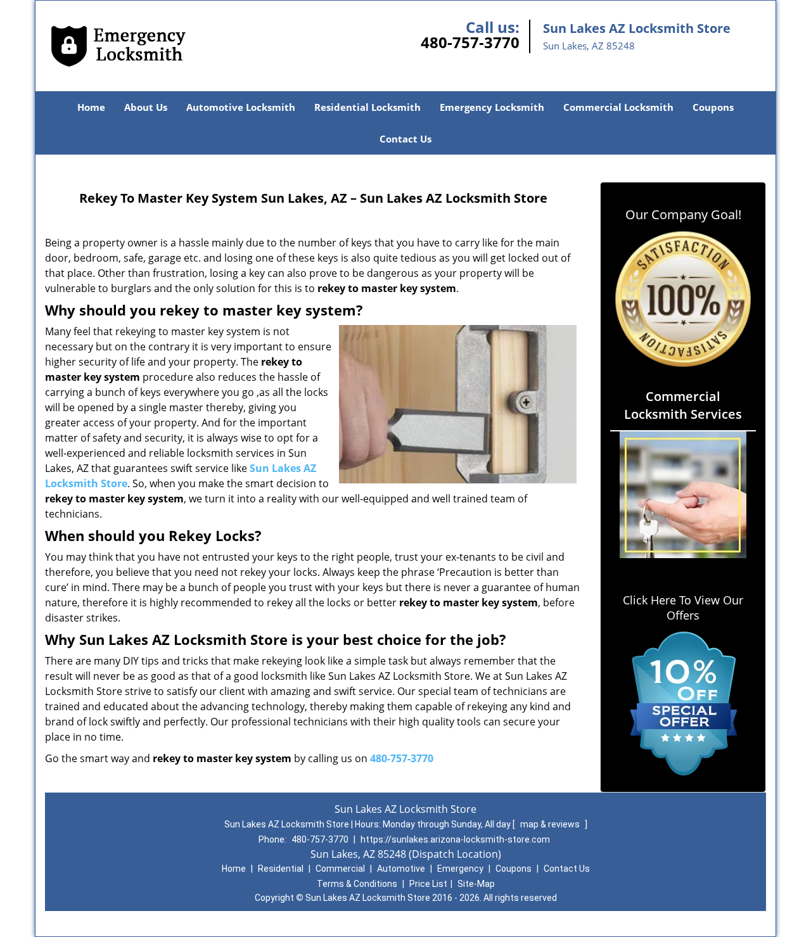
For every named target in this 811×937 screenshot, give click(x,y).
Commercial (340, 869)
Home (91, 107)
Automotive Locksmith (240, 107)
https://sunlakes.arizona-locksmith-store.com (455, 839)
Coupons (713, 107)
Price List (428, 884)
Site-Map (476, 884)
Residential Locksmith (367, 107)
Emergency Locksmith (492, 107)
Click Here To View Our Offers (683, 607)
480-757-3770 (470, 42)
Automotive (401, 869)
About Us (145, 107)
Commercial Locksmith (618, 107)
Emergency (460, 869)
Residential (280, 869)
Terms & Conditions (357, 884)
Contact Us (405, 138)
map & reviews (551, 824)
